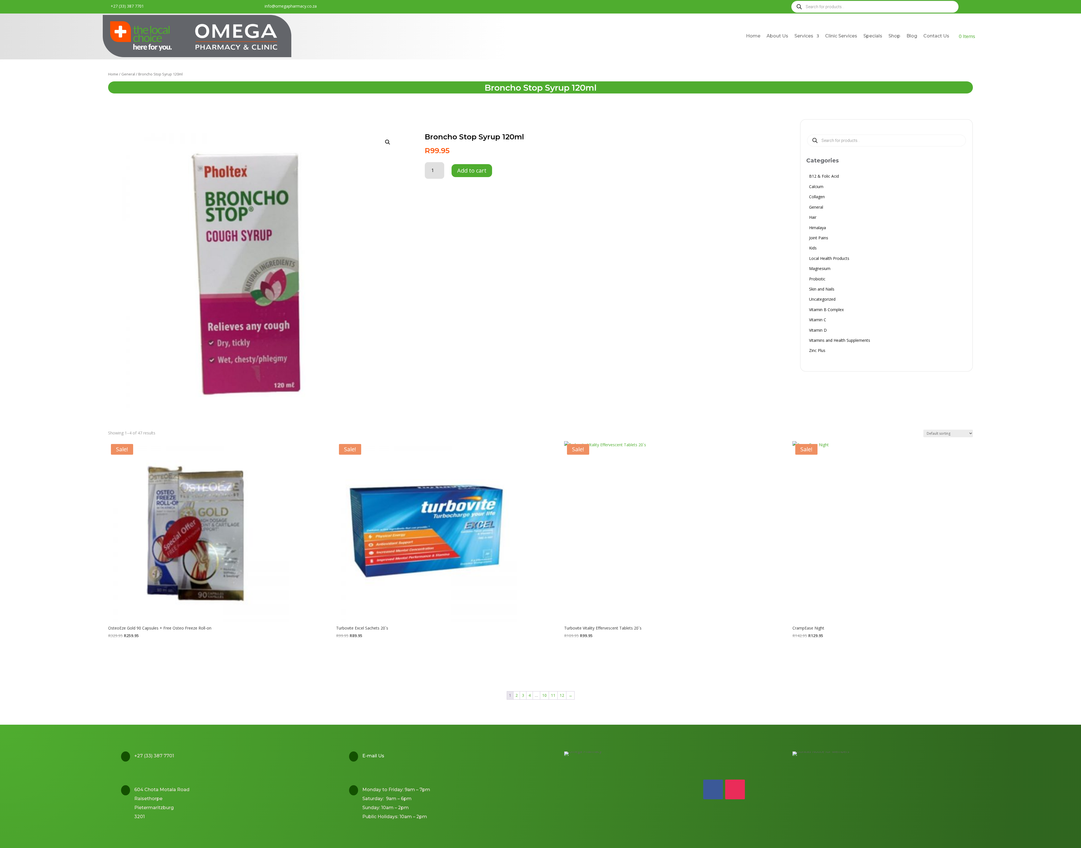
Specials (872, 36)
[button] (388, 142)
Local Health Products (829, 259)
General (128, 74)
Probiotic (817, 280)
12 (562, 695)
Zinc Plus (817, 351)
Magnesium (819, 269)
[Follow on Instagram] (735, 789)
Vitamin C (817, 320)
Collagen (817, 197)
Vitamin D (818, 331)
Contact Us (936, 36)
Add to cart (471, 170)
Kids (813, 249)
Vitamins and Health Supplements (839, 341)
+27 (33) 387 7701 (127, 6)
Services (803, 36)
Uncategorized (822, 300)
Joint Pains (818, 238)
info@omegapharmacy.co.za (291, 6)
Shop (894, 36)
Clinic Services (841, 36)
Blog (911, 36)
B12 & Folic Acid (824, 177)
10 (544, 695)
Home (753, 36)
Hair (812, 218)
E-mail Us (373, 755)
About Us (777, 36)
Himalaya (817, 228)
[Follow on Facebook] (713, 789)
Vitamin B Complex (826, 310)
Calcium (816, 187)
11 (553, 695)
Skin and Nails (821, 290)
